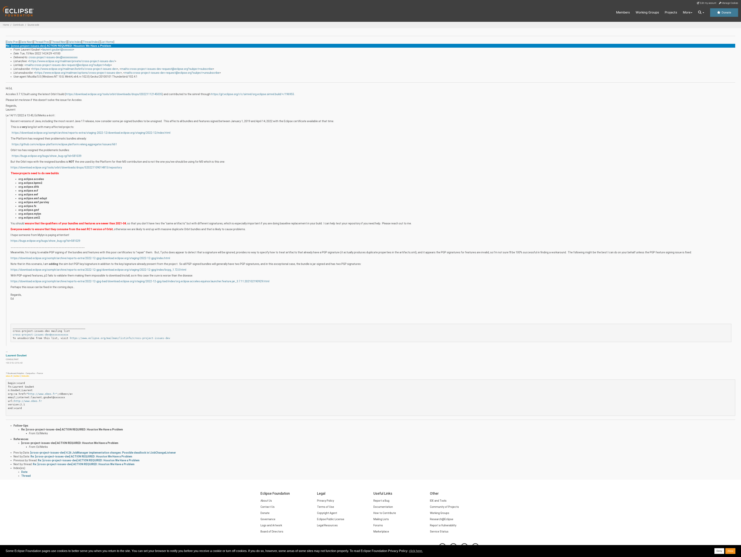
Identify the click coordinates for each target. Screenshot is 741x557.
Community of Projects (444, 506)
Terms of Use (325, 506)
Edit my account (708, 3)
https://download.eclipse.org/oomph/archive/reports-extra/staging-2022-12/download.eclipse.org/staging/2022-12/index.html (91, 132)
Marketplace (381, 531)
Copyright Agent (327, 513)
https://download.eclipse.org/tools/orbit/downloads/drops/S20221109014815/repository (66, 167)
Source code (33, 25)
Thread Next (58, 41)
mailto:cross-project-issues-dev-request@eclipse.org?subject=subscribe (167, 68)
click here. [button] (416, 551)
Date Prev (13, 41)
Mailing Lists (381, 519)
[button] (701, 12)
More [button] (686, 12)
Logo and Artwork (271, 525)
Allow (730, 551)
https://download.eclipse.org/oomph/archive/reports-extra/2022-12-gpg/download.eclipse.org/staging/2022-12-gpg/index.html (90, 258)
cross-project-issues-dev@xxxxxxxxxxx (53, 57)
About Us (266, 500)
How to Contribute (384, 513)
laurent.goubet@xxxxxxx (57, 49)
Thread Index (91, 41)
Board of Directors (272, 531)
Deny (719, 551)
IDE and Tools (438, 500)
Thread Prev (41, 41)
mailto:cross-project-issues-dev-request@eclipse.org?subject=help (68, 65)
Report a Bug (381, 500)
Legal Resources (327, 525)
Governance (268, 519)
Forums (378, 525)
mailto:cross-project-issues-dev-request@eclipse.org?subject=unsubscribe (172, 72)
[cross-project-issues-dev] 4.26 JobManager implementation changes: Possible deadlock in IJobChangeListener (103, 452)
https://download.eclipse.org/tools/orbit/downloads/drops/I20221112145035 (114, 94)
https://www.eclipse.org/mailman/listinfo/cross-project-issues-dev (74, 68)
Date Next (26, 41)
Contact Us (268, 506)
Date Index (74, 41)
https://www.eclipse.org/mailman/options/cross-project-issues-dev (77, 72)
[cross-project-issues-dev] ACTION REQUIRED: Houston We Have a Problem (69, 443)
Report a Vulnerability (443, 525)
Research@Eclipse (441, 519)
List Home (107, 41)
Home (6, 25)
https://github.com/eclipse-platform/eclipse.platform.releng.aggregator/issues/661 (64, 144)
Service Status (439, 531)
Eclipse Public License (330, 519)
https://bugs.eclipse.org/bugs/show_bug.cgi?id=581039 (46, 155)
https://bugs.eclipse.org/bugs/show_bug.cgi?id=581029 (45, 240)
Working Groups (647, 12)
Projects (671, 12)
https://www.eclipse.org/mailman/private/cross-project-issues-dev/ (72, 61)
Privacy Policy (325, 500)
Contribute (18, 25)
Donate (726, 12)
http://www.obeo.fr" (42, 393)
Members (623, 12)
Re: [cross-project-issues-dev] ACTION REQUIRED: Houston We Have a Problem (72, 429)
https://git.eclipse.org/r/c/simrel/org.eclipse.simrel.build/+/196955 (252, 94)
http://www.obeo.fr (28, 401)
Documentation (383, 506)
